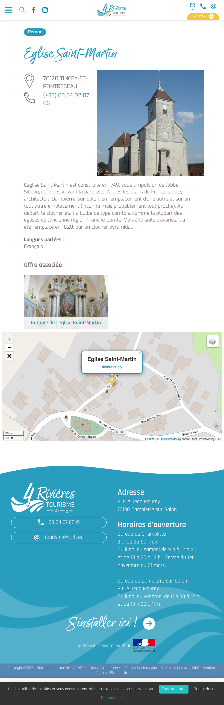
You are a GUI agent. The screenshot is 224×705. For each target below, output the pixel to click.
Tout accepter (174, 689)
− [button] (9, 347)
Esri (218, 439)
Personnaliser (113, 698)
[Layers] (213, 341)
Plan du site (119, 673)
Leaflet (149, 439)
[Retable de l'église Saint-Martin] (66, 301)
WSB (195, 668)
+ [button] (9, 339)
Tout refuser (205, 689)
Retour (35, 32)
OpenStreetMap (170, 439)
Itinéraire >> (112, 366)
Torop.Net (150, 668)
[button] (9, 356)
